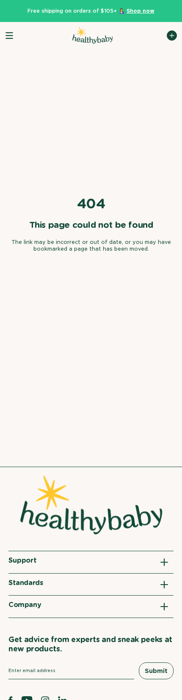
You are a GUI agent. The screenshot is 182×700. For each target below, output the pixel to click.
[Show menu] (9, 35)
